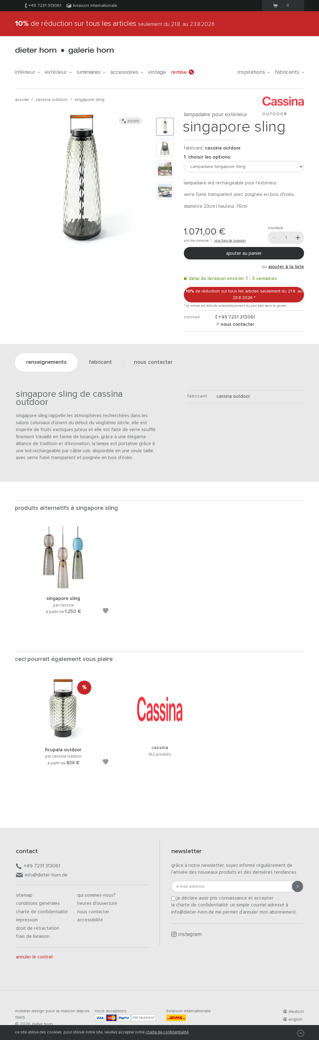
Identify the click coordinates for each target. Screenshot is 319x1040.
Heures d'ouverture (97, 903)
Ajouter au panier (244, 253)
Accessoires (124, 72)
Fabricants (287, 72)
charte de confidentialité (166, 1032)
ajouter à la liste (286, 266)
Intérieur (25, 72)
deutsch (296, 1011)
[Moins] (274, 237)
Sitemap (24, 895)
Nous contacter (93, 911)
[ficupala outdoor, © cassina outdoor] (63, 739)
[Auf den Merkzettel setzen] (105, 611)
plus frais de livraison (230, 240)
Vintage (157, 72)
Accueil (22, 99)
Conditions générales (38, 903)
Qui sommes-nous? (96, 895)
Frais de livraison (33, 936)
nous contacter (237, 324)
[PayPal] (124, 1017)
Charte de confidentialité (42, 911)
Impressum (27, 920)
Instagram (190, 934)
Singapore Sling (89, 99)
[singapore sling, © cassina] (63, 588)
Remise (179, 72)
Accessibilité (90, 920)
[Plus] (298, 237)
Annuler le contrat (34, 957)
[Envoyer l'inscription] (297, 886)
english (295, 1019)
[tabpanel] (63, 577)
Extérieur (56, 72)
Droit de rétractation (37, 928)
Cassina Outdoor (52, 99)
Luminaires (89, 72)
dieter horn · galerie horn (64, 50)
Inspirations (251, 72)
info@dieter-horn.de (46, 874)
